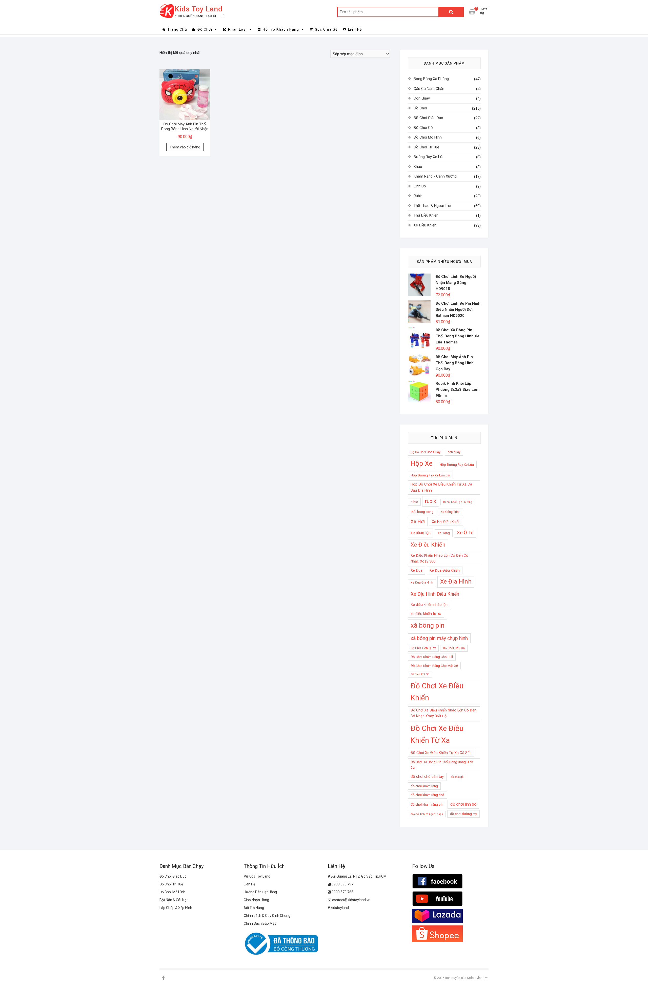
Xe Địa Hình (456, 581)
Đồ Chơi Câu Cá (454, 648)
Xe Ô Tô (465, 532)
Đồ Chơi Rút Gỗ (420, 674)
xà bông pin (427, 625)
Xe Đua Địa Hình (422, 582)
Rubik (418, 195)
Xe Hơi (418, 521)
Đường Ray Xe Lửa (429, 156)
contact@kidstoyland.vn (350, 900)
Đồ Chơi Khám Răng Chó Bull (432, 657)
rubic (414, 502)
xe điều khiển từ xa (426, 614)
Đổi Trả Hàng (254, 908)
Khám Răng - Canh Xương (435, 176)
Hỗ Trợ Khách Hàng (281, 29)
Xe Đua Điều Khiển (445, 570)
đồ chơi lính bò (463, 804)
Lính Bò (420, 186)
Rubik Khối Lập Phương (457, 502)
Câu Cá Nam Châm (430, 88)
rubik (430, 501)
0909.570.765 (342, 892)
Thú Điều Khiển (426, 215)
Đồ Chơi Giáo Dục (428, 117)
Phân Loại (237, 29)
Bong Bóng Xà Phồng (431, 78)
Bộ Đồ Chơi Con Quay (425, 452)
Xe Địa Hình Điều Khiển (435, 594)
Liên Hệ (355, 29)
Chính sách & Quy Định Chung (267, 916)
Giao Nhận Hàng (256, 900)
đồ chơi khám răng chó (427, 795)
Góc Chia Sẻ (326, 29)
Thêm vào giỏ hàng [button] (185, 147)
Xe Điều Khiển (425, 225)
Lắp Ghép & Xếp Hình (175, 908)
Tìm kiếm (451, 12)
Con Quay (422, 98)
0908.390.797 (342, 884)
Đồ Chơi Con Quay (423, 648)
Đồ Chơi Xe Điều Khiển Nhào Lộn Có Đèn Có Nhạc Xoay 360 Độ (443, 713)
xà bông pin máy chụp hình (439, 638)
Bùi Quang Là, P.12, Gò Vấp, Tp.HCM (358, 876)
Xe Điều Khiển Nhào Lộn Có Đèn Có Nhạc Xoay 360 (439, 558)
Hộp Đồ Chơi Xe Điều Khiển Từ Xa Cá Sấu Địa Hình (441, 487)
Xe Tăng (444, 533)
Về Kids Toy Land (257, 876)
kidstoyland (339, 908)
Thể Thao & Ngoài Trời (432, 205)
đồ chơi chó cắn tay (427, 776)
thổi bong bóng (422, 512)
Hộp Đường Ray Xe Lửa (457, 465)
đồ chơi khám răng (424, 786)
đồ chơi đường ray (463, 814)
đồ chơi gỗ (457, 777)
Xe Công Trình (450, 512)
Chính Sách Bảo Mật (260, 923)
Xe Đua (416, 570)
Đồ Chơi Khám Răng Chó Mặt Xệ (434, 666)
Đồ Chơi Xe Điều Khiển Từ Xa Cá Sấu (441, 752)
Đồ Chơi (204, 29)
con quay (454, 452)
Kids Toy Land (198, 9)
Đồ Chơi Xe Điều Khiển (437, 692)
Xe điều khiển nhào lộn (429, 605)
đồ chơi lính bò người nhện (427, 814)
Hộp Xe (422, 463)
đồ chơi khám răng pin (427, 804)
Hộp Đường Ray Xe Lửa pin (430, 475)
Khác (418, 166)
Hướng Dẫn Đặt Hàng (260, 892)
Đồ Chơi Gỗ (423, 127)
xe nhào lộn (421, 532)
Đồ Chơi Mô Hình (428, 137)
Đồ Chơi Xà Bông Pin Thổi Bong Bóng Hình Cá (442, 764)
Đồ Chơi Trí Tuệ (426, 147)
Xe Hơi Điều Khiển (446, 522)
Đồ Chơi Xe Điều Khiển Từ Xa (437, 734)
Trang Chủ (177, 29)
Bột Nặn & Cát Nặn (174, 900)
